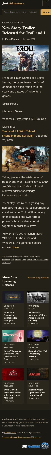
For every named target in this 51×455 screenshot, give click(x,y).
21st (4, 257)
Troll (38, 260)
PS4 (12, 260)
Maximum (6, 260)
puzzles (18, 260)
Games (25, 257)
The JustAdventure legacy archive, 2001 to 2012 (21, 437)
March (38, 257)
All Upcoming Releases (38, 277)
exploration (17, 257)
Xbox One (6, 262)
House (31, 257)
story (29, 260)
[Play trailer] (25, 159)
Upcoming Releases (12, 22)
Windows (44, 260)
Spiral (24, 260)
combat (9, 257)
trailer (33, 260)
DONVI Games (10, 432)
